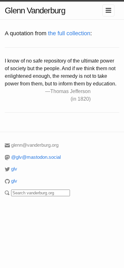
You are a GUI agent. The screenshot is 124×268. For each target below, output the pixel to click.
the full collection (69, 33)
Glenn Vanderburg (35, 10)
